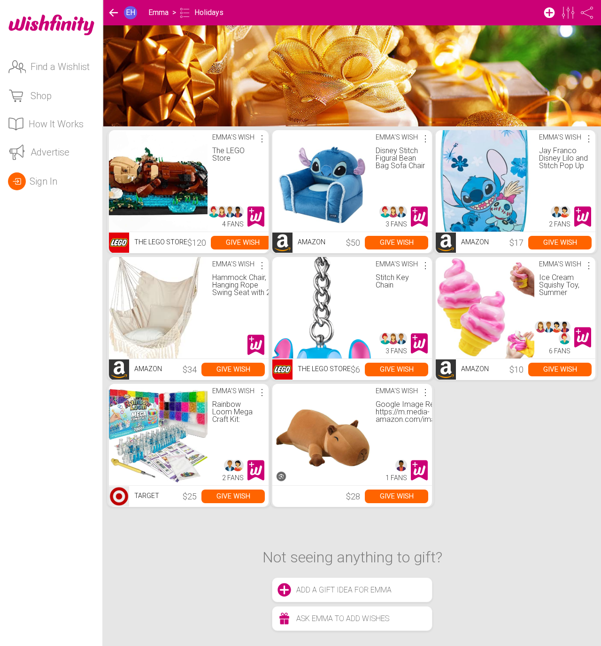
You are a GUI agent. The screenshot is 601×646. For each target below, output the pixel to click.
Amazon (310, 242)
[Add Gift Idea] (549, 12)
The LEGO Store (228, 154)
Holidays (208, 12)
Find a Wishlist (60, 66)
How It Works (56, 124)
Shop (41, 95)
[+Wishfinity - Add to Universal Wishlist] (255, 216)
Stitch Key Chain (392, 281)
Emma (158, 12)
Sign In (43, 181)
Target (146, 495)
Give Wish (243, 242)
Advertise (50, 152)
